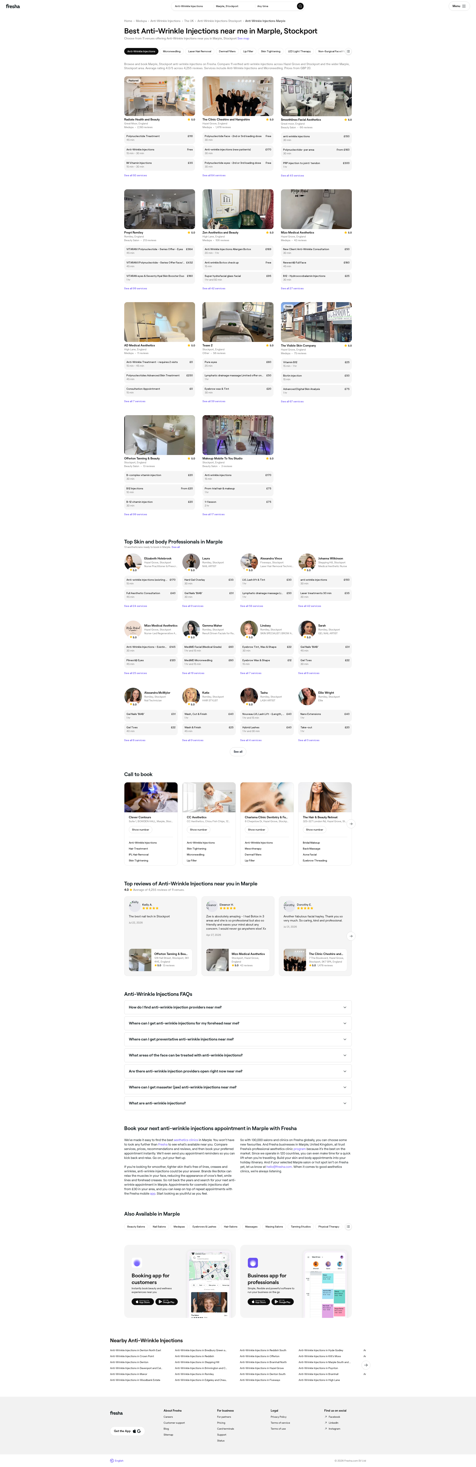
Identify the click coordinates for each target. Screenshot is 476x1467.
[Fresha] (13, 6)
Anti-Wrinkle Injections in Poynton (318, 1368)
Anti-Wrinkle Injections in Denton (129, 1362)
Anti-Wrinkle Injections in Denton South (263, 1374)
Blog (166, 1428)
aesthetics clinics (186, 1140)
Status (221, 1440)
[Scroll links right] (365, 1365)
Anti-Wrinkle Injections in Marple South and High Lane (325, 1362)
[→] (351, 823)
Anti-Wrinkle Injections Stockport (219, 20)
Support (221, 1434)
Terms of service (280, 1422)
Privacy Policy (279, 1416)
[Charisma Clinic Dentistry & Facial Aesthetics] (267, 823)
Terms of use (278, 1428)
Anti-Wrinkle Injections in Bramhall (318, 1374)
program (300, 1149)
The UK (189, 20)
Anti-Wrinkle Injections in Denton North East (135, 1350)
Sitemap (168, 1434)
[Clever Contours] (151, 823)
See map (243, 38)
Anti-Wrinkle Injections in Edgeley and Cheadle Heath (201, 1379)
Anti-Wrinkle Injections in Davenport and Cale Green (136, 1368)
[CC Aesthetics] (209, 823)
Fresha (163, 1144)
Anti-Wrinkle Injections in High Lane (319, 1379)
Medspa (141, 20)
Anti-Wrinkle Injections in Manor (128, 1374)
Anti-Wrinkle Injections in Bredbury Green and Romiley (201, 1350)
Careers (168, 1416)
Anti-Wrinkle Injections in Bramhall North (263, 1362)
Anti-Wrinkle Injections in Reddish (194, 1356)
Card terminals (225, 1428)
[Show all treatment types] (348, 51)
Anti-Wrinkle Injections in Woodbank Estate (135, 1379)
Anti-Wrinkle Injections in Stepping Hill (197, 1362)
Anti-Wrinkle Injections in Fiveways (260, 1379)
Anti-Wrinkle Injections (165, 20)
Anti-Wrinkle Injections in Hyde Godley (321, 1350)
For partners (224, 1416)
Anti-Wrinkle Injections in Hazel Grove (262, 1368)
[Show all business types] (348, 1226)
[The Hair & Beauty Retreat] (325, 823)
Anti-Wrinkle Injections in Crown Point (132, 1356)
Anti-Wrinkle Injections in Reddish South (263, 1350)
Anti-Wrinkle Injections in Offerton (259, 1356)
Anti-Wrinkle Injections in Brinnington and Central (201, 1368)
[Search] (300, 6)
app (152, 1193)
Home (128, 20)
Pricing (221, 1422)
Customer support (174, 1422)
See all (238, 751)
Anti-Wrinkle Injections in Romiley (194, 1374)
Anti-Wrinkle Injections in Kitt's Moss (320, 1356)
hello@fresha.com (279, 1166)
